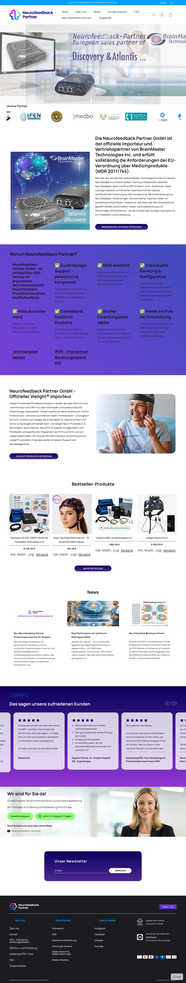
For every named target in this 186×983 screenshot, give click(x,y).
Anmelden (120, 870)
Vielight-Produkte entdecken (34, 456)
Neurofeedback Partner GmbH (30, 980)
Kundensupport (20, 816)
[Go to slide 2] (91, 100)
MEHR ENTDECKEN (93, 568)
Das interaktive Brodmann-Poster (146, 633)
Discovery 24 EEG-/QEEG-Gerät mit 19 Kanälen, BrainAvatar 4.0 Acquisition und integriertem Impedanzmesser (29, 540)
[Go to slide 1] (88, 100)
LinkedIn (98, 940)
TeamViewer (151, 937)
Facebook (99, 934)
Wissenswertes (17, 965)
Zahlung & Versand (62, 946)
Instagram (99, 928)
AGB (54, 934)
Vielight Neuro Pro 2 (157, 537)
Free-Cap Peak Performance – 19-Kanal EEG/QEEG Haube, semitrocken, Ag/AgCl (72, 540)
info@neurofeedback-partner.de (26, 831)
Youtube (98, 946)
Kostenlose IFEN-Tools (21, 954)
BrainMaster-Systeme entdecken (121, 226)
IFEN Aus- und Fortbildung (23, 948)
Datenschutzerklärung (64, 940)
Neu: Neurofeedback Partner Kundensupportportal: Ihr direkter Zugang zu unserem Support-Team (32, 635)
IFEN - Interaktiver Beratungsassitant (19, 941)
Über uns (14, 928)
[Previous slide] (5, 64)
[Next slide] (181, 64)
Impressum (58, 928)
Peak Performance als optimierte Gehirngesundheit (89, 635)
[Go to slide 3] (95, 100)
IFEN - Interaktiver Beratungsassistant (72, 357)
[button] (65, 12)
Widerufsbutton (60, 959)
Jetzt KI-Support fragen (57, 816)
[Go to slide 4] (98, 100)
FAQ (11, 959)
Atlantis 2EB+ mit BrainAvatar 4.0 (114, 537)
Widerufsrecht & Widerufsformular (61, 953)
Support (165, 906)
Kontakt (163, 2)
